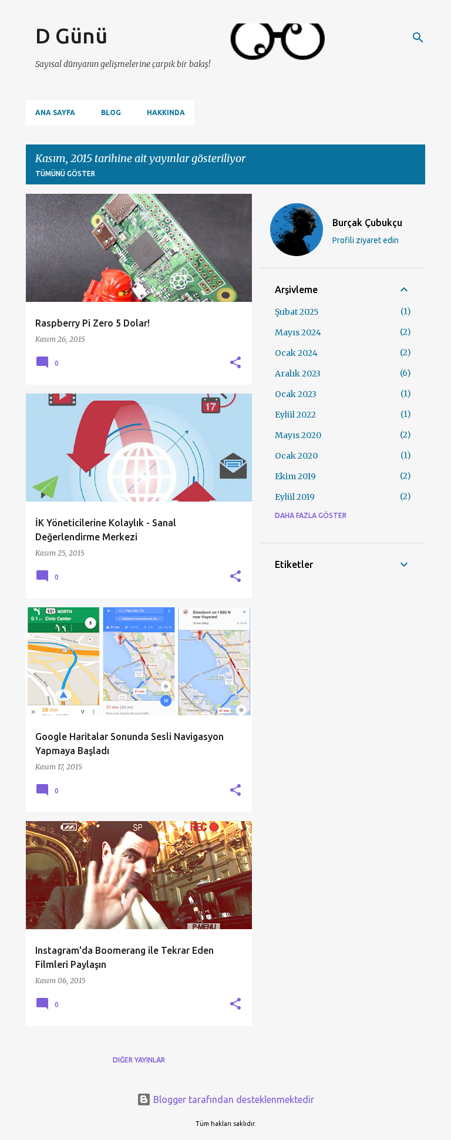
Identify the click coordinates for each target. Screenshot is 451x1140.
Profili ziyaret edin (365, 240)
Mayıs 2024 (298, 332)
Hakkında (166, 112)
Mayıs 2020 (298, 435)
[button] (235, 363)
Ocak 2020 (296, 455)
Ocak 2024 (296, 353)
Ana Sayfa (55, 112)
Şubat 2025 (297, 312)
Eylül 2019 (295, 497)
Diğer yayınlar (139, 1060)
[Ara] (418, 37)
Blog (111, 112)
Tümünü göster (65, 173)
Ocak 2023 (296, 394)
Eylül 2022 (295, 414)
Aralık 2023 (298, 373)
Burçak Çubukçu (367, 222)
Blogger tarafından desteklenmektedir (232, 1099)
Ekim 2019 (295, 476)
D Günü (71, 35)
